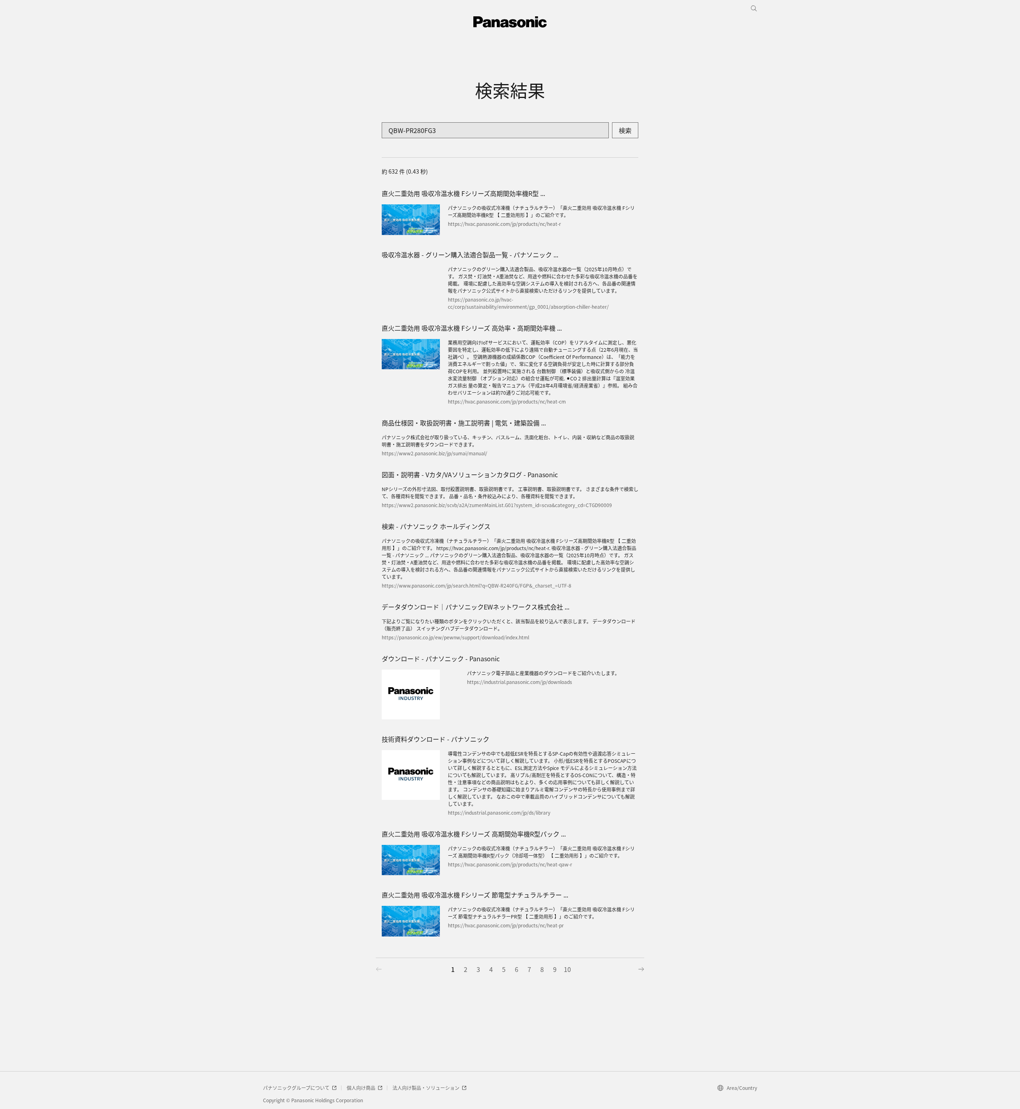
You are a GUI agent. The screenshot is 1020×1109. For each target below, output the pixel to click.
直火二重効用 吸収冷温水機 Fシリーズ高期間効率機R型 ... (463, 193)
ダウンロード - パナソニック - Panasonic (441, 658)
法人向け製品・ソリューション (425, 1087)
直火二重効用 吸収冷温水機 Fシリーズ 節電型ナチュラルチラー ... (475, 894)
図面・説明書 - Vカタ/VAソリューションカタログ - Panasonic (470, 474)
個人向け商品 (361, 1087)
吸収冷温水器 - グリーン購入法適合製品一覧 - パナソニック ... (470, 254)
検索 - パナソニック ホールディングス (436, 526)
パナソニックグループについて (296, 1087)
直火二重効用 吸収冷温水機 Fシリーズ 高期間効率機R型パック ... (474, 834)
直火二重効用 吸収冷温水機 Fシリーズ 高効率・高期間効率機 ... (472, 328)
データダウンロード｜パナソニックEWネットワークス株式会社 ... (475, 606)
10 (567, 969)
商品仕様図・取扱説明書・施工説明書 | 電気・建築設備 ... (464, 422)
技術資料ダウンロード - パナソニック (435, 739)
